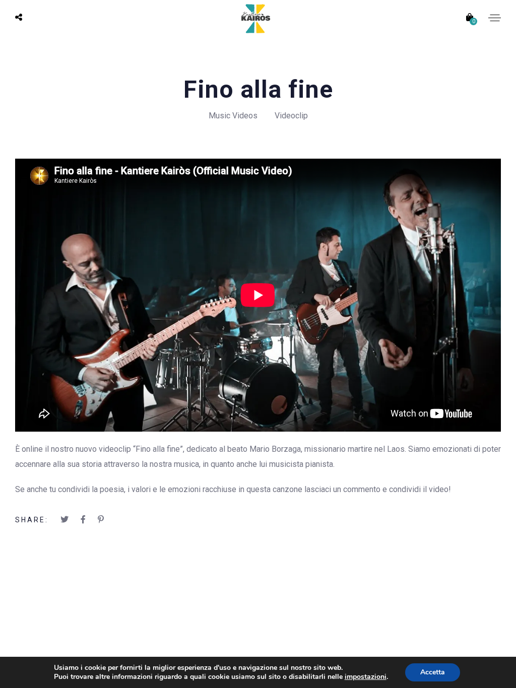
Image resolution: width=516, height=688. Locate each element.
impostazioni (365, 676)
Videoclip (291, 115)
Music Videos (233, 115)
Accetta (432, 672)
